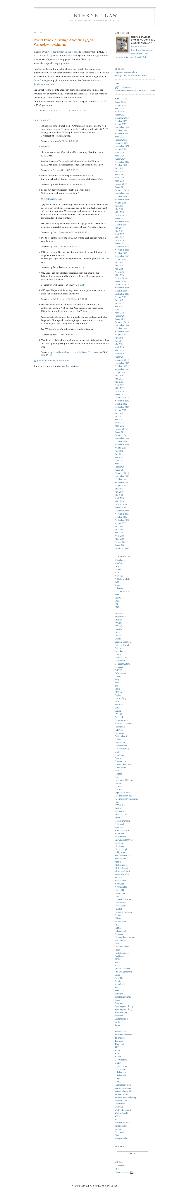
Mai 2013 (119, 381)
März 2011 (119, 463)
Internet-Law (94, 15)
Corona (118, 638)
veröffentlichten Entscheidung (63, 51)
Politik (118, 927)
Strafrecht (119, 1015)
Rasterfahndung (122, 952)
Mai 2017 (119, 230)
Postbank (119, 933)
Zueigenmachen (121, 1138)
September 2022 (122, 133)
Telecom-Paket (121, 1031)
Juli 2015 (119, 300)
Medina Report (121, 867)
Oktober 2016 (121, 252)
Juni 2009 (119, 529)
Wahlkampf (120, 1103)
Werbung (119, 1106)
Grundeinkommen (123, 764)
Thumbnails (120, 1043)
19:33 (84, 232)
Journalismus (120, 811)
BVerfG (118, 622)
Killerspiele (120, 823)
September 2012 (122, 406)
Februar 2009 (121, 541)
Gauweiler (119, 732)
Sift (116, 987)
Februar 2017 (121, 240)
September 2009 (122, 519)
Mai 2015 (119, 306)
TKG (117, 1047)
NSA (117, 896)
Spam (117, 999)
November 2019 (122, 161)
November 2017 (122, 221)
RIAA (117, 962)
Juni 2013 (119, 378)
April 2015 (119, 309)
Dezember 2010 (122, 472)
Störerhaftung (121, 1012)
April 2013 (119, 384)
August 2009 (120, 523)
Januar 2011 (120, 469)
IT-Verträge (120, 804)
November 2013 (122, 362)
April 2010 (119, 497)
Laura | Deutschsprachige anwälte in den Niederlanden (76, 352)
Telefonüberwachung (124, 1034)
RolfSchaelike (59, 299)
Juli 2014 (119, 337)
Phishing (119, 918)
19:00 (75, 170)
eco (116, 685)
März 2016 (119, 274)
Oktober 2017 (121, 224)
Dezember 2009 (122, 510)
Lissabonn (119, 845)
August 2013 (120, 372)
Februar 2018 (121, 215)
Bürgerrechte (120, 616)
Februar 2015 (121, 315)
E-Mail (118, 676)
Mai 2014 (119, 343)
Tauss (117, 1025)
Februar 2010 (121, 504)
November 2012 (122, 400)
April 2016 (119, 271)
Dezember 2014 (122, 321)
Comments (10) (77, 110)
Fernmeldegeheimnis (124, 723)
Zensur (118, 1128)
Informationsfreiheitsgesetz (126, 798)
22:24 (77, 246)
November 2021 (122, 145)
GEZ (117, 751)
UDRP (118, 1062)
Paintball (118, 908)
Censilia (118, 629)
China (117, 632)
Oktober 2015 (121, 290)
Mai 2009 (119, 532)
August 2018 (120, 202)
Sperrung (119, 1002)
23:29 (82, 284)
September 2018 (122, 199)
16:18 (81, 267)
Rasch (117, 949)
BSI (116, 610)
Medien (118, 861)
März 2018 (119, 212)
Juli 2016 (119, 262)
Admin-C (119, 569)
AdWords (119, 575)
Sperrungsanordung (123, 1009)
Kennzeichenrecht (122, 820)
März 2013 (119, 388)
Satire (117, 974)
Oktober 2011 (121, 441)
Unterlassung (120, 1069)
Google (118, 757)
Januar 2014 (120, 356)
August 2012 (120, 409)
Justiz (117, 817)
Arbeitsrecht (120, 588)
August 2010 (120, 485)
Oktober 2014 (121, 328)
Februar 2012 (121, 428)
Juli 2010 (119, 488)
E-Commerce (120, 673)
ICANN (118, 789)
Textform (119, 1040)
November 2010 (122, 476)
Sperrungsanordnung (124, 1006)
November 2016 (122, 249)
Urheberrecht (120, 1072)
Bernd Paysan (59, 232)
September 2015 (122, 293)
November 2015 (122, 287)
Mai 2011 (119, 457)
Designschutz (121, 657)
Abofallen (119, 563)
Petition (118, 914)
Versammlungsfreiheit (124, 1090)
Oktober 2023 (121, 120)
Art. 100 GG (103, 258)
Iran (116, 801)
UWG (117, 1081)
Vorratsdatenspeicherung (125, 1097)
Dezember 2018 (122, 190)
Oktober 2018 (121, 196)
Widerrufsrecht (121, 1112)
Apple (117, 585)
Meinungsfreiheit (122, 871)
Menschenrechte (122, 874)
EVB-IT (118, 713)
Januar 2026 (120, 102)
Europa (118, 710)
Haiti (117, 776)
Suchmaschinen (121, 1018)
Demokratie (120, 651)
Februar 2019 (121, 183)
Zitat (117, 1135)
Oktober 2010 (121, 479)
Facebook (119, 716)
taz (116, 1028)
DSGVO (119, 669)
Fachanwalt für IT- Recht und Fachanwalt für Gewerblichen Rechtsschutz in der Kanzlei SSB (134, 52)
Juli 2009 (119, 526)
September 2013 (122, 369)
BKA (117, 603)
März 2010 (119, 501)
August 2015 (120, 296)
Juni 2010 (119, 491)
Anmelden (119, 1165)
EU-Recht (119, 704)
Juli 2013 (119, 375)
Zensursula (119, 1131)
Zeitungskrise (121, 1125)
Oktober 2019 (121, 164)
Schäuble (119, 977)
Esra (117, 701)
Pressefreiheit (121, 940)
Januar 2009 (120, 545)
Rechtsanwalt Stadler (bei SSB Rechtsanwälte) (135, 90)
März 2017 (119, 237)
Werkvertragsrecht (123, 1109)
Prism (117, 943)
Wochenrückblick (122, 1122)
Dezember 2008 (122, 548)
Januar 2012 (120, 431)
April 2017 (119, 233)
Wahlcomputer (121, 1100)
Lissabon (119, 842)
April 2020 (119, 152)
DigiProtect (120, 660)
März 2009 (119, 538)
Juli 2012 (119, 413)
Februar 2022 (121, 139)
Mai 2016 (119, 268)
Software (119, 993)
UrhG (117, 1078)
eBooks (118, 682)
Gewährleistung (122, 748)
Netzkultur (119, 883)
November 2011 (122, 438)
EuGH (118, 707)
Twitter (118, 1056)
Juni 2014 (119, 340)
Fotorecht (119, 729)
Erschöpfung (120, 698)
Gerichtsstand (121, 745)
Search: (120, 1146)
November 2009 (122, 513)
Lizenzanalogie (121, 849)
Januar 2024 (120, 114)
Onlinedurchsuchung (124, 899)
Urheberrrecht (121, 1075)
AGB (117, 581)
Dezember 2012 (122, 397)
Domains (119, 666)
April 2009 (119, 535)
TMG (117, 1050)
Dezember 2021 (122, 142)
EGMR (118, 688)
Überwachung (121, 1059)
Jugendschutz (121, 814)
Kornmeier (119, 827)
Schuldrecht (120, 984)
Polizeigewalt (120, 930)
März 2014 (119, 350)
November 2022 (122, 127)
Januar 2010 (120, 507)
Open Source (120, 902)
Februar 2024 (121, 111)
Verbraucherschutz (123, 1084)
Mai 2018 (119, 208)
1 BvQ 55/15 (44, 55)
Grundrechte (120, 767)
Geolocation (120, 742)
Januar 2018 (120, 218)
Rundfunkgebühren (123, 971)
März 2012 (119, 425)
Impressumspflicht (123, 792)
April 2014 (119, 347)
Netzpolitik (119, 889)
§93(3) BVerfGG (49, 198)
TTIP (117, 1053)
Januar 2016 (120, 281)
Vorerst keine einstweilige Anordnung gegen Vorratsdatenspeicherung (63, 42)
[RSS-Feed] (123, 86)
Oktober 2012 (121, 403)
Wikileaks (119, 1116)
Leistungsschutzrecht (124, 839)
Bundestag (119, 613)
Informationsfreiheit (123, 795)
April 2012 (119, 422)
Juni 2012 (119, 416)
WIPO (118, 1119)
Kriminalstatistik (122, 830)
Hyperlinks (120, 786)
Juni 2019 (119, 171)
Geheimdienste (121, 735)
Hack (117, 770)
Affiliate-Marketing (123, 578)
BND (117, 607)
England (118, 695)
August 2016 (120, 259)
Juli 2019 (119, 168)
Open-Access (121, 905)
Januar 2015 (120, 318)
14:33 (75, 334)
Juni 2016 (119, 265)
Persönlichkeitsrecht (123, 911)
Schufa (118, 981)
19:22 (82, 184)
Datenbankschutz (122, 644)
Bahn (117, 594)
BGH (117, 600)
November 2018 (122, 193)
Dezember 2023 (122, 117)
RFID (117, 959)
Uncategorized (121, 1065)
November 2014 (122, 325)
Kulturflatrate (120, 833)
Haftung (118, 773)
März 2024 (119, 108)
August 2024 (120, 105)
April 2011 (119, 460)
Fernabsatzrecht (121, 720)
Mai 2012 (119, 419)
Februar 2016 (121, 278)
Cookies (118, 635)
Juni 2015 (119, 303)
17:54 (84, 299)
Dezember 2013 (122, 359)
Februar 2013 (121, 391)
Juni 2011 (119, 454)
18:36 (75, 141)
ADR (117, 572)
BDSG (118, 597)
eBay (117, 679)
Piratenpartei (120, 921)
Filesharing (120, 726)
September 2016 (122, 256)
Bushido (118, 619)
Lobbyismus (120, 852)
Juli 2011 (119, 450)
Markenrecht (120, 858)
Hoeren (118, 783)
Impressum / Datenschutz (126, 72)
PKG (117, 924)
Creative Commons (123, 641)
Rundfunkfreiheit (122, 968)
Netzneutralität (121, 886)
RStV (117, 965)
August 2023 (120, 124)
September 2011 (122, 444)
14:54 (51, 355)
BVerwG (119, 626)
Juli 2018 (119, 205)
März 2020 (119, 155)
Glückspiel (119, 754)
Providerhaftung (122, 946)
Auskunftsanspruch (123, 591)
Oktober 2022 (121, 130)
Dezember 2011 (122, 435)
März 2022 (119, 136)
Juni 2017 (119, 227)
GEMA (118, 739)
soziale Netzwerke (123, 996)
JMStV (118, 808)
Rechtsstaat (120, 955)
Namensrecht (120, 880)
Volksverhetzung (122, 1094)
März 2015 (119, 312)
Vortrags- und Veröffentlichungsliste (131, 75)
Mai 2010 (119, 494)
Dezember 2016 (122, 246)
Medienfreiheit (121, 864)
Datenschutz (120, 647)
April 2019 (119, 177)
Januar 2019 (120, 186)
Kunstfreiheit (120, 836)
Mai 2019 (119, 174)
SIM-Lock (119, 990)
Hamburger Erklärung (124, 779)
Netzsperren (120, 892)
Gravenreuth (120, 761)
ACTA (118, 566)
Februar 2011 (121, 466)
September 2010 (122, 482)
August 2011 (120, 447)
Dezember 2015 (122, 284)
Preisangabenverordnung (126, 937)
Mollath (118, 877)
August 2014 (120, 334)
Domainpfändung (122, 663)
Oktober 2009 (121, 516)
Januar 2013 (120, 394)
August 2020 (120, 149)
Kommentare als (124, 1171)
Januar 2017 (120, 243)
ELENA (118, 691)
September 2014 (122, 331)
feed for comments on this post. (51, 360)
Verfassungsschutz (123, 1087)
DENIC (118, 654)
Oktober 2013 (121, 366)
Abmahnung (120, 559)
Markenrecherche (122, 855)
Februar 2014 (121, 353)
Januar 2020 (120, 158)
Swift (117, 1021)
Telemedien (120, 1037)
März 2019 (119, 180)
